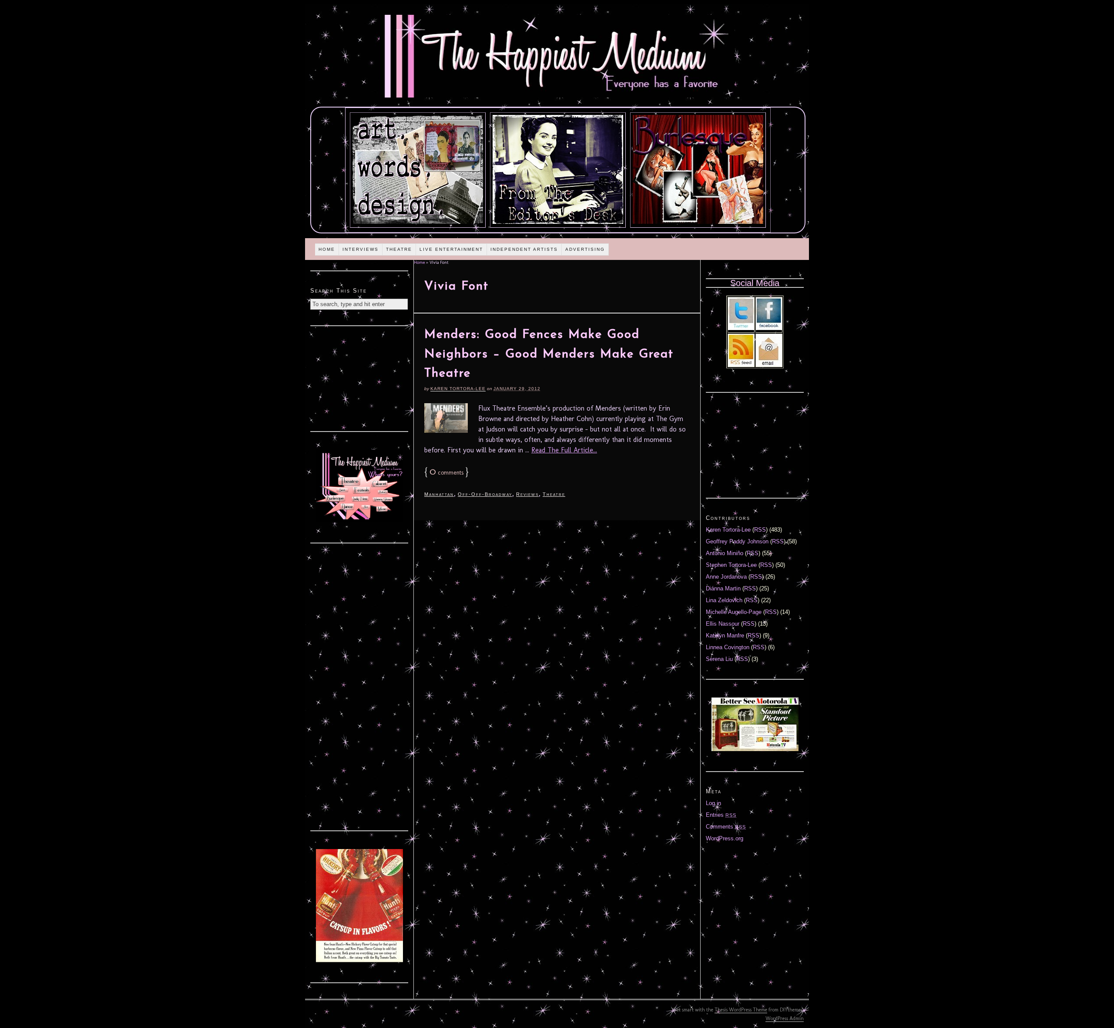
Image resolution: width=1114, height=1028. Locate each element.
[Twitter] (741, 328)
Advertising (585, 249)
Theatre (399, 249)
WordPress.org (724, 838)
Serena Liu (719, 659)
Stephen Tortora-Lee (731, 565)
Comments (726, 826)
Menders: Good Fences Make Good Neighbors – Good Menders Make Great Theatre (549, 354)
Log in (713, 803)
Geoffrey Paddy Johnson (737, 541)
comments (446, 472)
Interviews (360, 249)
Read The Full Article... (564, 450)
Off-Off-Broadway (485, 494)
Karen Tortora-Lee (458, 388)
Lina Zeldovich (724, 600)
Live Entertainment (451, 249)
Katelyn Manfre (725, 635)
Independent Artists (524, 249)
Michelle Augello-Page (734, 612)
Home (327, 249)
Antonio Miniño (724, 553)
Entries (721, 815)
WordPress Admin (784, 1018)
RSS (760, 529)
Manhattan (439, 494)
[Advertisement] (359, 377)
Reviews (527, 494)
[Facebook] (769, 328)
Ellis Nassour (722, 623)
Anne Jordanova (726, 576)
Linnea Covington (727, 647)
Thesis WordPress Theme (741, 1010)
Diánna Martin (723, 588)
